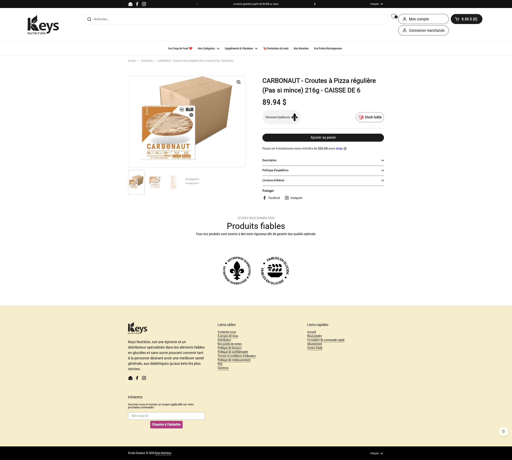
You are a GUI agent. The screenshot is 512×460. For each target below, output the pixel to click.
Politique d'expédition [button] (275, 170)
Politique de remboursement (234, 360)
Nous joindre (314, 336)
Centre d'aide (314, 348)
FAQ (220, 364)
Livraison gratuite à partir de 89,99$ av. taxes (256, 4)
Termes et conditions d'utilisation (237, 356)
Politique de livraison (230, 348)
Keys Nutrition (163, 453)
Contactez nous (227, 332)
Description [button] (269, 160)
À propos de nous (228, 336)
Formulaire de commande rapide (326, 340)
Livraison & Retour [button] (273, 180)
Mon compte (419, 19)
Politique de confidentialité (233, 352)
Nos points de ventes (230, 344)
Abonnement (314, 344)
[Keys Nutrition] (43, 25)
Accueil (132, 60)
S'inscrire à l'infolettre (166, 424)
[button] (466, 19)
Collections (147, 60)
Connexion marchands (427, 30)
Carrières (223, 368)
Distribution (224, 340)
